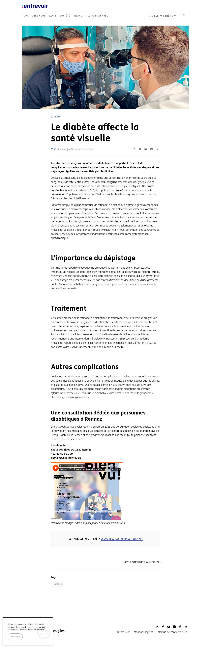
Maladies (58, 584)
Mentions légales (143, 632)
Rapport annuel (97, 16)
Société (65, 16)
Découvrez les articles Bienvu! (122, 539)
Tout (25, 16)
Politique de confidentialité (172, 632)
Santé (53, 16)
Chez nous (39, 16)
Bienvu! (78, 16)
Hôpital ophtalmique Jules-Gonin (71, 426)
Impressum (123, 632)
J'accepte (15, 637)
